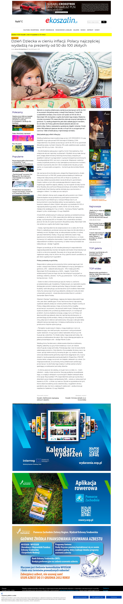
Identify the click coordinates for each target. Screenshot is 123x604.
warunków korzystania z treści (69, 578)
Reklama (106, 576)
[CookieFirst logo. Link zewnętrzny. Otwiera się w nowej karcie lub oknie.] (2, 593)
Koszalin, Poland (24, 9)
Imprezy (90, 18)
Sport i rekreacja (47, 18)
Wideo (83, 18)
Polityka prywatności (109, 581)
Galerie (76, 18)
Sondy (97, 18)
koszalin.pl (106, 584)
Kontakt (105, 579)
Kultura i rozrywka (31, 18)
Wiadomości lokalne (63, 18)
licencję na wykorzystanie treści (37, 582)
